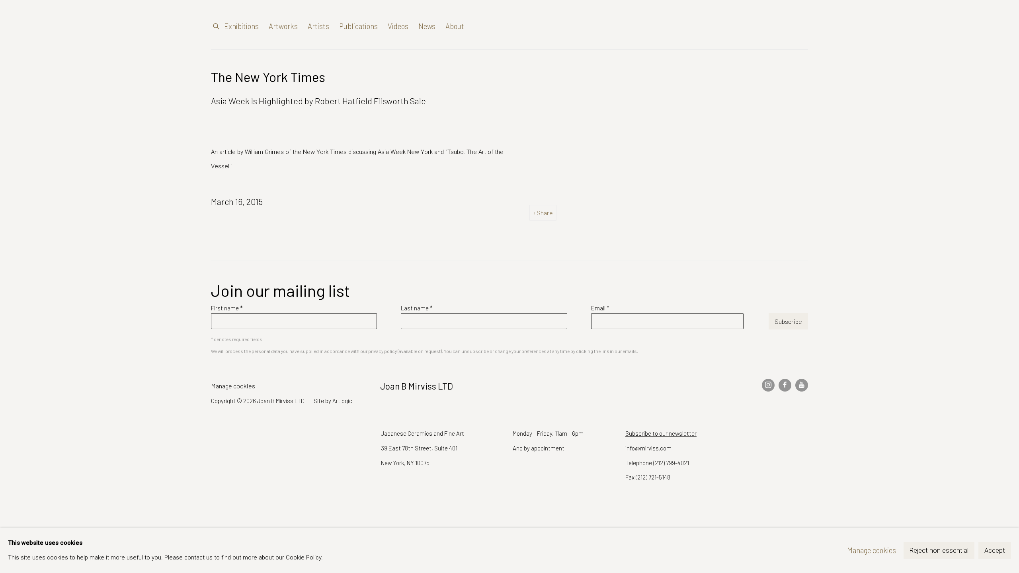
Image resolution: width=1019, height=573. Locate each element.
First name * (227, 308)
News (426, 26)
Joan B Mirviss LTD (740, 26)
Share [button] (545, 212)
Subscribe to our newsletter (661, 433)
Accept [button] (994, 550)
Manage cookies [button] (233, 386)
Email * (600, 308)
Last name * (417, 308)
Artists (318, 26)
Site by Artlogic (333, 400)
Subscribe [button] (788, 321)
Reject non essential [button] (939, 550)
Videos (398, 26)
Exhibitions (241, 26)
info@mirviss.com (648, 448)
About (454, 26)
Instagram (768, 385)
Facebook (785, 385)
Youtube (801, 385)
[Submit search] (216, 24)
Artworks (283, 26)
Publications (358, 26)
